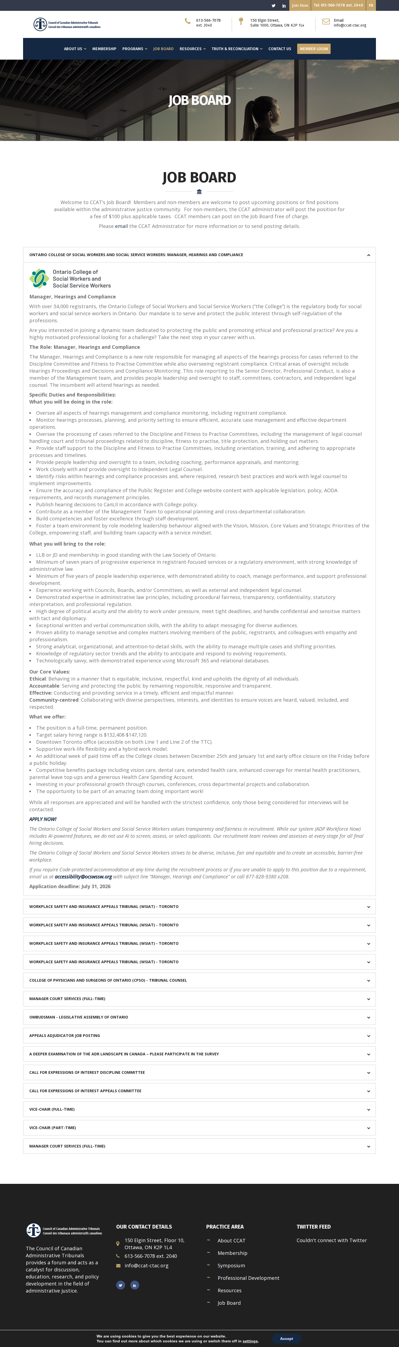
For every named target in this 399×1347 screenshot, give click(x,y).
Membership (233, 1253)
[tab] (199, 255)
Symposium (231, 1265)
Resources (230, 1290)
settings (250, 1341)
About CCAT (232, 1240)
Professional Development (249, 1278)
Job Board (229, 1303)
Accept (286, 1338)
